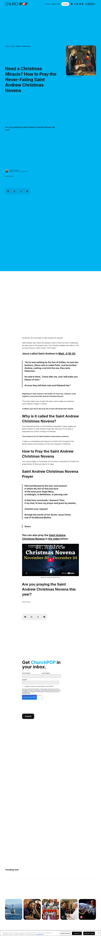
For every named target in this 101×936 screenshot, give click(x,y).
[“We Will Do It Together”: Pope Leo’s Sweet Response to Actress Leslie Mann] (69, 909)
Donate (65, 4)
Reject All (76, 933)
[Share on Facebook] (8, 191)
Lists (58, 4)
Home (47, 4)
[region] (50, 933)
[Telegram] (80, 4)
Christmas (18, 46)
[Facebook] (72, 4)
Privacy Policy (26, 693)
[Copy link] (27, 191)
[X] (74, 4)
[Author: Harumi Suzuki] (44, 917)
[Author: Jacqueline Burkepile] (6, 170)
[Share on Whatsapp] (14, 191)
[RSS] (82, 4)
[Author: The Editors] (81, 917)
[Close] (98, 933)
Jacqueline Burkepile (14, 170)
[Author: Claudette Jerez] (7, 917)
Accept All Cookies (89, 933)
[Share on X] (21, 191)
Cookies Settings (65, 933)
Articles (53, 4)
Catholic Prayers (26, 46)
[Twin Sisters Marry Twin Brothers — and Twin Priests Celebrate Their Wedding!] (50, 909)
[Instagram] (77, 4)
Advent (12, 46)
